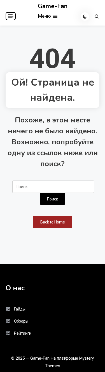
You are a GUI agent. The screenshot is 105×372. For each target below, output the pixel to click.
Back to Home (52, 222)
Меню (45, 16)
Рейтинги (22, 333)
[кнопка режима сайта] (85, 16)
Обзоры (21, 321)
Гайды (19, 309)
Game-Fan (52, 6)
